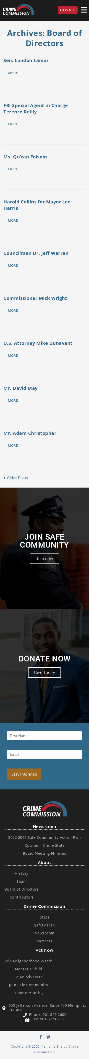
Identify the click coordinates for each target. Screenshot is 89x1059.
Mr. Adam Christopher (29, 433)
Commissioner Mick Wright (35, 298)
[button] (84, 10)
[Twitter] (48, 1037)
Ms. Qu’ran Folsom (25, 157)
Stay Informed (24, 773)
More (13, 72)
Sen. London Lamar (26, 60)
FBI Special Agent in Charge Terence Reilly (35, 108)
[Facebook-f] (41, 1037)
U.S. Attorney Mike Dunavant (38, 343)
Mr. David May (20, 388)
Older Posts (15, 477)
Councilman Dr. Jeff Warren (35, 253)
